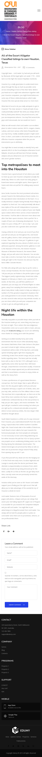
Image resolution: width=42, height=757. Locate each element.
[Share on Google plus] (8, 531)
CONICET (5, 685)
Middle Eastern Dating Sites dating (24, 31)
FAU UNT (5, 688)
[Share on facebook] (4, 531)
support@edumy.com (9, 634)
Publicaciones (21, 741)
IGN (3, 692)
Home (8, 31)
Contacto (5, 653)
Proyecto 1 (5, 666)
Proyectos (25, 737)
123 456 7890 (6, 631)
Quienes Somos (15, 737)
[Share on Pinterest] (13, 531)
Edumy (15, 753)
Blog (3, 650)
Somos (4, 647)
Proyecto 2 (5, 669)
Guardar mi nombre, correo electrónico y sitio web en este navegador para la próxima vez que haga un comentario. (21, 578)
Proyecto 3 (5, 672)
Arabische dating (15, 331)
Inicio (7, 737)
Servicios (33, 737)
